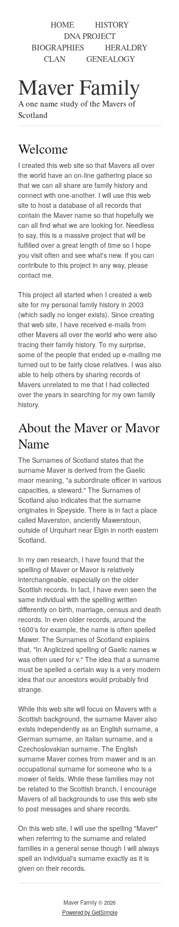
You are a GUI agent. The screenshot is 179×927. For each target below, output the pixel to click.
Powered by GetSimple (89, 912)
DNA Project (90, 35)
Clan (54, 58)
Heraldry (126, 47)
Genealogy (110, 58)
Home (62, 24)
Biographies (58, 47)
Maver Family (79, 86)
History (112, 24)
